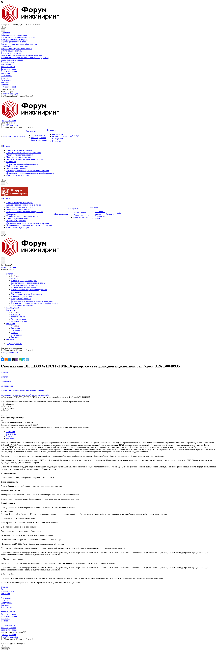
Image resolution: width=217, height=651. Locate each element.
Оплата (9, 436)
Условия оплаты (8, 612)
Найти (4, 649)
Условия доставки (8, 614)
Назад (16, 276)
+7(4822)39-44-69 (9, 87)
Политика (5, 618)
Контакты (5, 605)
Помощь (4, 621)
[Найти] (3, 30)
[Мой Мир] (9, 359)
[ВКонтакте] (2, 359)
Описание (10, 432)
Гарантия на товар (9, 616)
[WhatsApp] (20, 359)
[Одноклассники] (6, 359)
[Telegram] (27, 359)
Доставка (10, 438)
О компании (6, 598)
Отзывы (4, 600)
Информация (6, 607)
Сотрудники (6, 603)
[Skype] (23, 359)
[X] (13, 359)
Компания (15, 328)
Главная (4, 587)
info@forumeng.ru (10, 94)
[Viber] (16, 359)
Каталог (14, 278)
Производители (7, 591)
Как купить (16, 314)
